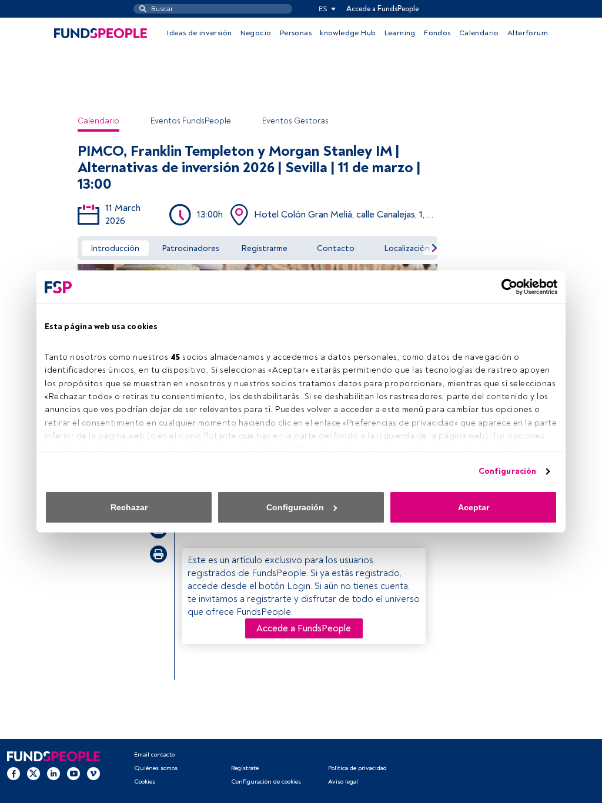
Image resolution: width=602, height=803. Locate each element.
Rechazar (129, 507)
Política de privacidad (357, 768)
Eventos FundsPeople (190, 121)
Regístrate (245, 768)
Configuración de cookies (266, 781)
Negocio (256, 33)
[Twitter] (33, 773)
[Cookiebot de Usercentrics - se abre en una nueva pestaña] (505, 287)
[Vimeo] (93, 773)
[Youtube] (73, 773)
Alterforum (527, 33)
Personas (296, 33)
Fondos (437, 33)
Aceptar (473, 507)
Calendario (479, 33)
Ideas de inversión (199, 33)
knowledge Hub (348, 33)
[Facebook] (13, 773)
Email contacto (154, 754)
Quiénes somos (156, 768)
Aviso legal (343, 781)
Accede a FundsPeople (382, 9)
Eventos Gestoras (295, 121)
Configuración (507, 471)
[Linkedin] (53, 773)
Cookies (144, 781)
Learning (400, 33)
